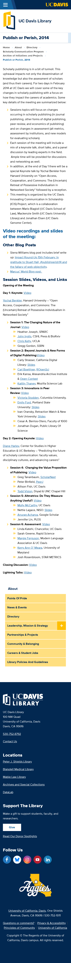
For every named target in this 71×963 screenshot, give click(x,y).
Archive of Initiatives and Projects (23, 55)
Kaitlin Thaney (26, 383)
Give (12, 827)
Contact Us (10, 741)
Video (27, 293)
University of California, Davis (27, 911)
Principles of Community (19, 927)
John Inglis (24, 336)
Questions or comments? (18, 923)
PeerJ (39, 482)
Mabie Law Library (14, 777)
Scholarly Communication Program (23, 51)
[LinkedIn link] (48, 860)
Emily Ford (24, 402)
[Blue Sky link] (17, 860)
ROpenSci (42, 369)
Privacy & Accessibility (51, 923)
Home (6, 47)
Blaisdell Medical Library (18, 769)
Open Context (29, 379)
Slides (31, 365)
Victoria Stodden (28, 398)
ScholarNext (48, 477)
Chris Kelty (24, 341)
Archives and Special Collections (24, 784)
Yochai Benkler (12, 300)
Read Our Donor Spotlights (20, 836)
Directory (32, 47)
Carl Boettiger (26, 369)
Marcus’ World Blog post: (26, 271)
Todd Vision (24, 491)
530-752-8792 (12, 734)
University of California (52, 927)
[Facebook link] (7, 860)
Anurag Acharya (27, 515)
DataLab (8, 792)
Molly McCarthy (27, 505)
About (18, 47)
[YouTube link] (37, 860)
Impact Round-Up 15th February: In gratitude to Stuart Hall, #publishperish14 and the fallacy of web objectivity (38, 262)
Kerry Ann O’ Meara (29, 548)
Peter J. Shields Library (17, 761)
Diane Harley (11, 446)
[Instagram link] (27, 860)
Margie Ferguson (28, 538)
